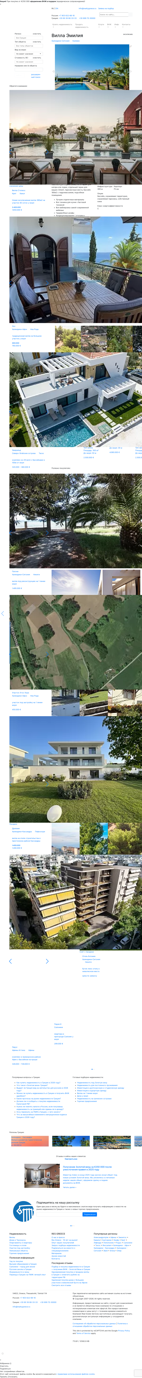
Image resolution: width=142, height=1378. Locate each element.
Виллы (12, 1237)
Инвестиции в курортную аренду (91, 1090)
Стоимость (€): (21, 58)
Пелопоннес (108, 1243)
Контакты (56, 1259)
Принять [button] (3, 1377)
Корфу (116, 1240)
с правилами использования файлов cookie (75, 1374)
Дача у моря (82, 1096)
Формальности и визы (19, 1272)
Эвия (105, 1251)
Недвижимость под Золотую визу (92, 1082)
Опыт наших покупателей (63, 1243)
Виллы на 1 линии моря (87, 1093)
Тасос (97, 1245)
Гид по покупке (16, 1261)
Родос (118, 1243)
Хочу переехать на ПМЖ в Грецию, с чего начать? (38, 1112)
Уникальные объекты (18, 1251)
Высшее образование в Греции (23, 1264)
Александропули (101, 1237)
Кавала (97, 1240)
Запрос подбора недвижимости (66, 1245)
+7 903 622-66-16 (67, 15)
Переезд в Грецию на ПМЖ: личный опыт (27, 1275)
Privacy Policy (124, 1331)
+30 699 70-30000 (87, 18)
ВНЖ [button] (109, 24)
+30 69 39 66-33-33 (68, 18)
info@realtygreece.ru (21, 1307)
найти (19, 75)
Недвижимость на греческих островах (94, 1098)
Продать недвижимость (81, 25)
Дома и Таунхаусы (17, 1240)
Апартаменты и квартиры (20, 1243)
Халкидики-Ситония (60, 41)
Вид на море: (20, 50)
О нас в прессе (58, 1237)
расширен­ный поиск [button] (36, 75)
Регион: (18, 34)
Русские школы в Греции (20, 1269)
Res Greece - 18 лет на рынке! (64, 1240)
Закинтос (122, 1237)
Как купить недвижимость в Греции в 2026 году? (38, 1082)
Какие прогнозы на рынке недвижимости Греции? (39, 1098)
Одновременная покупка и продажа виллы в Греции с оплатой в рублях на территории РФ (70, 1274)
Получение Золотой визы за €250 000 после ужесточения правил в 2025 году (87, 1168)
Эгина (112, 1251)
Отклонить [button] (12, 1377)
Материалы (57, 1253)
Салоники (128, 1243)
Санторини (107, 1240)
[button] (10, 152)
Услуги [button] (101, 24)
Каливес (76, 41)
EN (57, 8)
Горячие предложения (87, 1101)
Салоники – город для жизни (22, 1267)
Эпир (119, 1251)
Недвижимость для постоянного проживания (97, 1085)
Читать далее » (69, 1187)
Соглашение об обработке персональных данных (94, 1323)
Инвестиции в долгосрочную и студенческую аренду (100, 1088)
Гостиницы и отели (17, 1245)
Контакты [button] (126, 24)
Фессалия (107, 1245)
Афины (113, 1237)
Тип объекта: (20, 42)
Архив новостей (59, 1256)
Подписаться (90, 1214)
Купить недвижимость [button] (62, 24)
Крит (123, 1240)
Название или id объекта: (26, 66)
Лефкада (97, 1243)
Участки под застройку (19, 1248)
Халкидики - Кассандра (104, 1248)
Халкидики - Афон (121, 1245)
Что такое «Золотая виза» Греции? (32, 1085)
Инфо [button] (116, 24)
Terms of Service (83, 1333)
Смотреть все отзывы (61, 1285)
